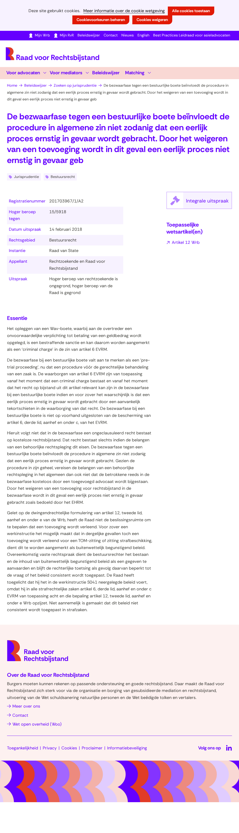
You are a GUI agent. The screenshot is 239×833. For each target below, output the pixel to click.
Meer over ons (26, 706)
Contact (111, 35)
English (143, 35)
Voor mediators (66, 73)
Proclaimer (92, 748)
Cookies (69, 748)
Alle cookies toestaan (191, 10)
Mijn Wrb (42, 35)
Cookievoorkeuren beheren (101, 19)
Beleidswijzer (88, 35)
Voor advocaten (23, 73)
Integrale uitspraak (209, 203)
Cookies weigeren (152, 19)
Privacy (50, 748)
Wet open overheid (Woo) (37, 724)
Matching (134, 73)
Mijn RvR (67, 35)
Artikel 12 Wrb (186, 242)
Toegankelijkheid (22, 748)
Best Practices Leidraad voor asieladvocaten (191, 35)
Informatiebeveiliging (127, 748)
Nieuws (127, 35)
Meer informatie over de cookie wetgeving (124, 11)
